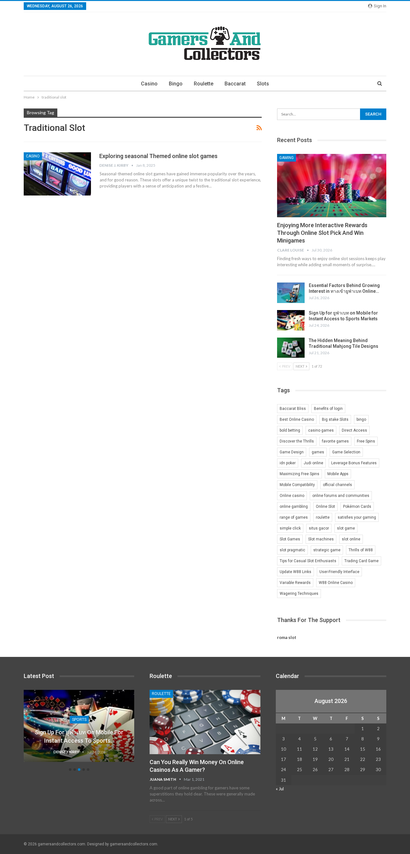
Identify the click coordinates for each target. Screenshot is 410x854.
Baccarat (235, 84)
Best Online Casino (297, 419)
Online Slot (325, 506)
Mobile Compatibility (297, 485)
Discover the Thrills (297, 441)
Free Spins (366, 441)
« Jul (280, 788)
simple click (290, 528)
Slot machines (321, 539)
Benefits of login (328, 408)
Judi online (313, 463)
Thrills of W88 (360, 550)
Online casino (292, 495)
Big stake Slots (335, 419)
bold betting (290, 430)
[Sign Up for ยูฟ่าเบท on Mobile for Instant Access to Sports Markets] (291, 320)
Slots (263, 84)
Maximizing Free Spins (299, 474)
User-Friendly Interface (339, 572)
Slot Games (290, 539)
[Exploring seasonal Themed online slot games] (57, 173)
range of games (294, 517)
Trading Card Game (361, 561)
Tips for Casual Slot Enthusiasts (308, 561)
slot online (351, 539)
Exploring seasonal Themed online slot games (158, 156)
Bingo (176, 84)
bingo (361, 419)
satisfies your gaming (357, 517)
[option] (79, 729)
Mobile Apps (337, 474)
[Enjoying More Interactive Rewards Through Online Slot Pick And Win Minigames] (331, 185)
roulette (323, 517)
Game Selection (346, 452)
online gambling (294, 506)
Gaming (286, 158)
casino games (321, 430)
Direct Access (354, 430)
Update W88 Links (295, 572)
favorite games (335, 441)
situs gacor (319, 528)
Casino (149, 84)
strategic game (326, 550)
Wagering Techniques (299, 593)
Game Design (292, 452)
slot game (346, 528)
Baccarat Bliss (293, 408)
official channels (337, 485)
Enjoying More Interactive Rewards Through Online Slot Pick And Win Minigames (322, 233)
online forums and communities (340, 495)
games (318, 452)
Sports (79, 719)
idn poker (288, 463)
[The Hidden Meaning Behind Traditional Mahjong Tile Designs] (291, 348)
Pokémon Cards (357, 506)
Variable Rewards (295, 582)
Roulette (203, 84)
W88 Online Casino (336, 582)
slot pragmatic (292, 550)
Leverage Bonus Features (354, 463)
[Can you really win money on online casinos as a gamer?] (205, 722)
